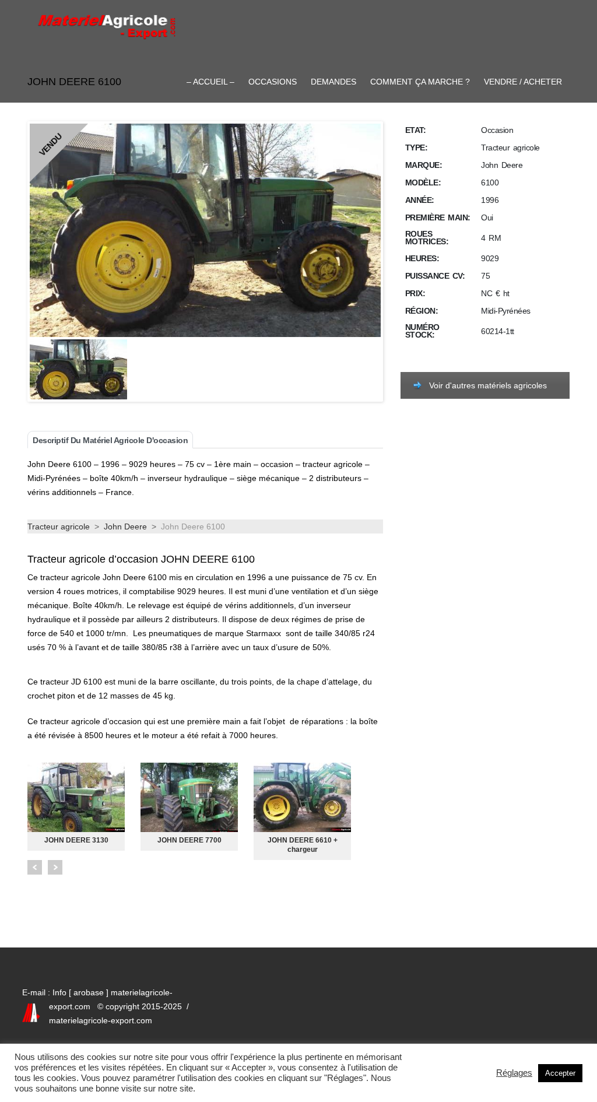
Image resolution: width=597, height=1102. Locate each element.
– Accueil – (210, 81)
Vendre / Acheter (523, 81)
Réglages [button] (514, 1073)
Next (55, 867)
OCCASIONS (272, 81)
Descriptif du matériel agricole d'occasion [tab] (110, 440)
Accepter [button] (560, 1073)
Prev (34, 867)
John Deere (125, 526)
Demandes (333, 81)
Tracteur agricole (58, 526)
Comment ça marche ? (420, 81)
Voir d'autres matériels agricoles (488, 385)
